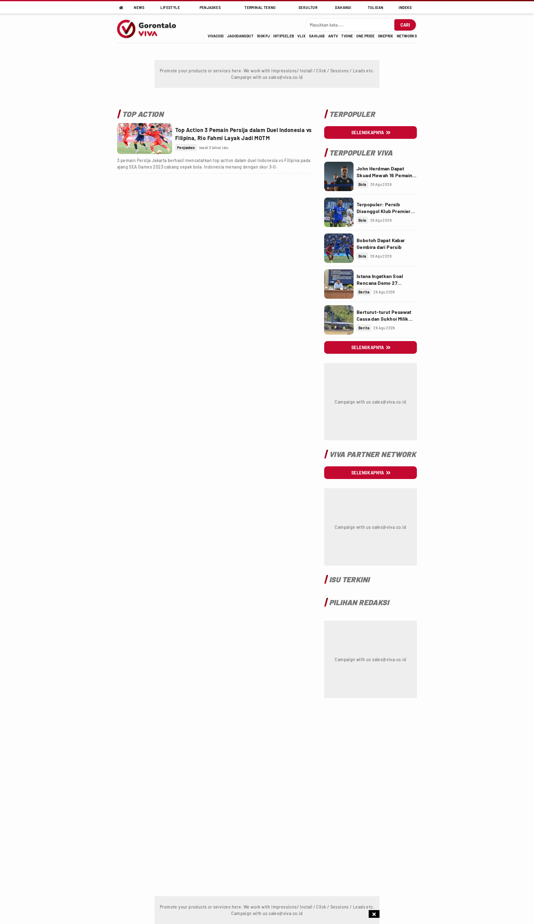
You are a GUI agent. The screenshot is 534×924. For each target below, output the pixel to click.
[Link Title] (144, 138)
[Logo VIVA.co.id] (150, 28)
